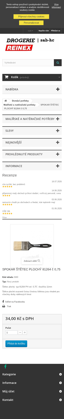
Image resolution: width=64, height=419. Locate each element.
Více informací (56, 5)
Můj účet (8, 391)
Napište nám (44, 31)
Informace (13, 166)
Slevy (9, 130)
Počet (8, 328)
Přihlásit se (55, 31)
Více (4, 217)
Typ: (4, 281)
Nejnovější (13, 142)
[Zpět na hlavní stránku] (6, 101)
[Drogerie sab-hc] (32, 43)
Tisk (9, 306)
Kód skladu (7, 277)
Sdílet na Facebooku (15, 302)
